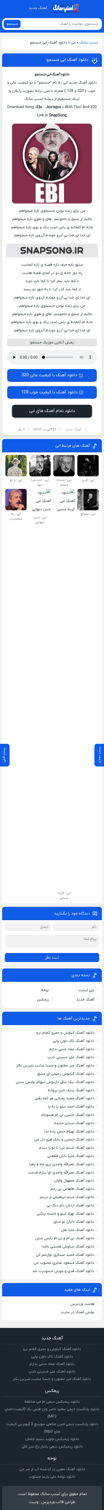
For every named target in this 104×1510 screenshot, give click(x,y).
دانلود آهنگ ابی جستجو (67, 59)
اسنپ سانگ (88, 42)
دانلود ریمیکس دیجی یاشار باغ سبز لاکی (52, 1446)
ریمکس (43, 999)
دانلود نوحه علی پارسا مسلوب (52, 1476)
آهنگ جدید (38, 8)
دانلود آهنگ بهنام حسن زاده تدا (69, 1131)
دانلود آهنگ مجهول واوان (74, 1180)
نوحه (45, 990)
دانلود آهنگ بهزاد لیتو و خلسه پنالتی (65, 1213)
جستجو (12, 24)
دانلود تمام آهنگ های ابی (52, 411)
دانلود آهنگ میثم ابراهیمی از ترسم (67, 1197)
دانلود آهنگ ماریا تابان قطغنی (70, 1156)
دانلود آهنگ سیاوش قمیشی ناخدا (68, 1246)
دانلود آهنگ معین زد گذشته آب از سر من (52, 1469)
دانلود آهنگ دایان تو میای (73, 1221)
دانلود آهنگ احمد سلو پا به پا (71, 1106)
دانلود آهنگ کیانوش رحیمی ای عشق (65, 1073)
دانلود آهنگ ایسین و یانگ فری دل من (64, 1139)
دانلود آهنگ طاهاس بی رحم (72, 1188)
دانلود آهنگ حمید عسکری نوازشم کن (65, 1254)
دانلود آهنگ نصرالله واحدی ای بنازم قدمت (61, 1172)
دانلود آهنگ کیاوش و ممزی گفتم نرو (65, 1032)
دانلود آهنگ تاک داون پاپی (73, 1041)
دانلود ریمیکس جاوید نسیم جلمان (52, 1439)
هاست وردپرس (82, 1304)
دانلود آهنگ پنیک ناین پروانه (71, 1090)
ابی (73, 42)
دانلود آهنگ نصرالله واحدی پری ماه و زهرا (61, 1164)
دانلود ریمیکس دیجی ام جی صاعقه (52, 1401)
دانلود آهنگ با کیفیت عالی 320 (49, 375)
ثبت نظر (52, 957)
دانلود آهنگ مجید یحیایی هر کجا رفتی (64, 1098)
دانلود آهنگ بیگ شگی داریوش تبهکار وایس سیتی (55, 1082)
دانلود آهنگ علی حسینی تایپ (70, 1057)
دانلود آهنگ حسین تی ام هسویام (67, 1114)
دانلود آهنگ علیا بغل (77, 1230)
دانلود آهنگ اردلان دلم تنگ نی (70, 1205)
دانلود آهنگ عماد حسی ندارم (71, 1049)
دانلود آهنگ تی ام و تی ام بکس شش (64, 1238)
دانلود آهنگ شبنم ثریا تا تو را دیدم (66, 1147)
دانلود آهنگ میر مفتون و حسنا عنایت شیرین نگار (55, 1065)
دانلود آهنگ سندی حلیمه (74, 1123)
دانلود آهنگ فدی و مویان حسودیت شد (63, 1271)
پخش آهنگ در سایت (77, 1312)
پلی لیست (86, 990)
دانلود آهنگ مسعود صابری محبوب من (64, 1262)
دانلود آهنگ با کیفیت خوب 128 (49, 392)
